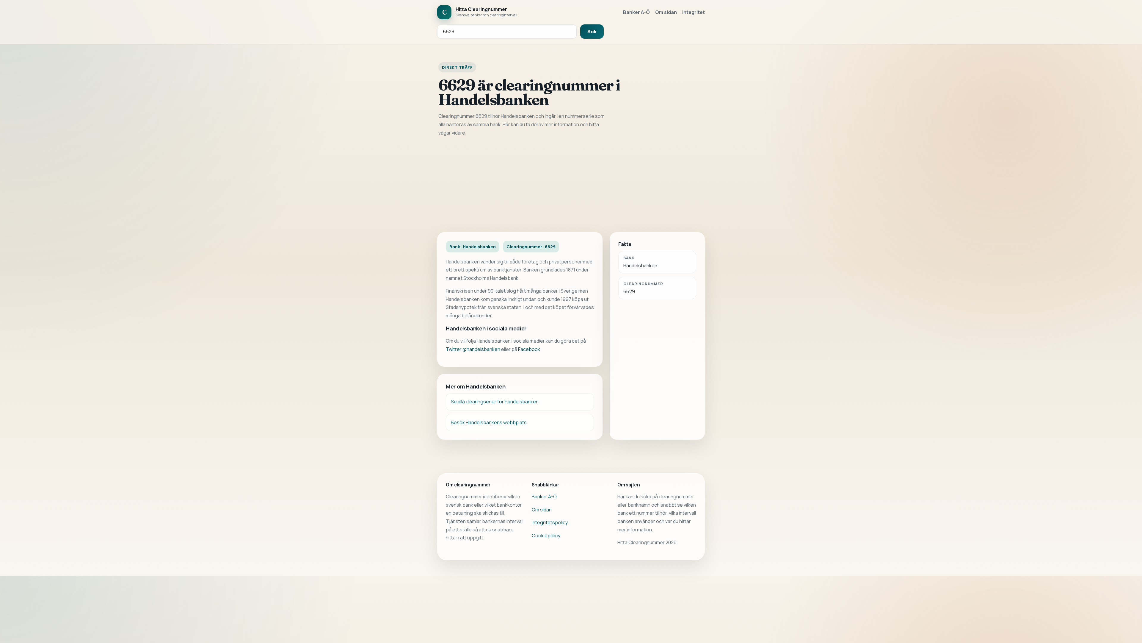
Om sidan (666, 12)
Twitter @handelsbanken (473, 349)
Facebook (529, 349)
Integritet (693, 12)
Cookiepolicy (546, 535)
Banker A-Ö (636, 12)
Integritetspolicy (550, 522)
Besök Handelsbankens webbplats (489, 422)
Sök (592, 31)
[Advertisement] (571, 184)
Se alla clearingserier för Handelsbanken (495, 401)
